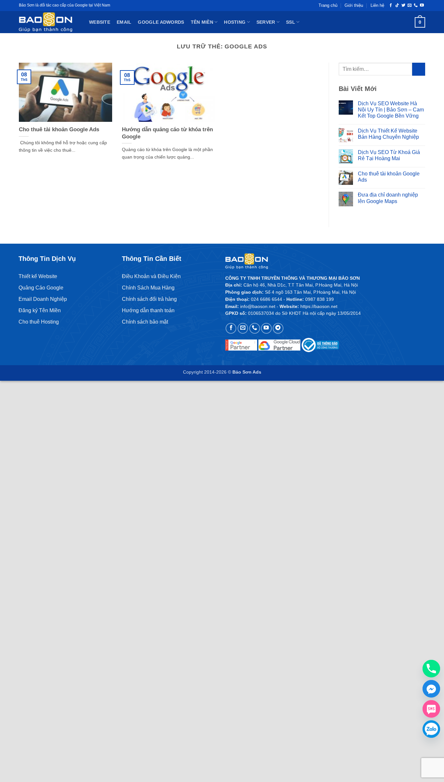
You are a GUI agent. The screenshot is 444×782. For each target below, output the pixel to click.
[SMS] (431, 709)
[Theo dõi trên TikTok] (397, 5)
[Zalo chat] (431, 729)
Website (99, 22)
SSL (290, 22)
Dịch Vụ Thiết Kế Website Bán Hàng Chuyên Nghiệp (388, 134)
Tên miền (202, 22)
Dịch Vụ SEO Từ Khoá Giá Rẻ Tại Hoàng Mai (389, 155)
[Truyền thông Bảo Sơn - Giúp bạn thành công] (49, 22)
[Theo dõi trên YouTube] (422, 5)
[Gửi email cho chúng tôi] (409, 5)
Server (265, 22)
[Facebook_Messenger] (431, 689)
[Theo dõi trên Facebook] (391, 5)
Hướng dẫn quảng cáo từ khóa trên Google (167, 133)
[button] (420, 22)
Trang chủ (328, 5)
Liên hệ (377, 5)
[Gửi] (418, 69)
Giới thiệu (354, 5)
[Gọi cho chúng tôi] (416, 5)
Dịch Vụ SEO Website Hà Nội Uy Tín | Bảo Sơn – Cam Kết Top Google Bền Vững (391, 110)
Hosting (234, 22)
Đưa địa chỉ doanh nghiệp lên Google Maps (388, 198)
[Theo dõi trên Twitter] (403, 5)
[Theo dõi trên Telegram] (278, 328)
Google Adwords (161, 22)
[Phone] (431, 668)
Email (124, 22)
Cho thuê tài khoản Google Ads (59, 129)
